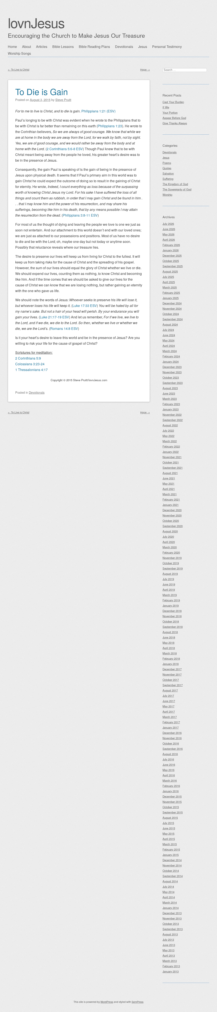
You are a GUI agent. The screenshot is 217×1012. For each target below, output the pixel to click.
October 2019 (171, 563)
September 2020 (173, 526)
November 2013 (172, 918)
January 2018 (171, 664)
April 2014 (169, 897)
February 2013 (171, 966)
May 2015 (168, 833)
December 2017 (172, 669)
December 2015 (172, 796)
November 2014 (172, 865)
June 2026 (169, 229)
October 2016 (171, 743)
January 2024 (171, 362)
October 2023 (171, 377)
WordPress (106, 1002)
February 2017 (171, 722)
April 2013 (169, 955)
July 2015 (168, 823)
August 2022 (170, 425)
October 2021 (171, 462)
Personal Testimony (167, 46)
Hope (145, 69)
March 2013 (170, 961)
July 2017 (168, 696)
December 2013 (172, 913)
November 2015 (172, 802)
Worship (167, 195)
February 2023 (171, 404)
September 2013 (173, 929)
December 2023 (172, 367)
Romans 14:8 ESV (64, 328)
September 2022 (173, 420)
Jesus (142, 46)
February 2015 (171, 849)
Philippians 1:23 (110, 125)
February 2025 (171, 293)
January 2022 (171, 452)
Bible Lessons (63, 46)
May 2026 (168, 234)
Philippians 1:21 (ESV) (98, 111)
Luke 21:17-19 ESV (54, 317)
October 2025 (171, 261)
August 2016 (170, 754)
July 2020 (168, 537)
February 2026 (171, 245)
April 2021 (169, 489)
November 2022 (172, 415)
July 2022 (168, 430)
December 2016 (172, 733)
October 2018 (171, 621)
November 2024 (172, 309)
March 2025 (170, 287)
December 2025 (172, 255)
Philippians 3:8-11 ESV (80, 215)
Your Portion (170, 113)
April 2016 (169, 775)
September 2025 (173, 266)
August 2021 (170, 473)
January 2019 (171, 605)
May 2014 (168, 892)
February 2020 (171, 552)
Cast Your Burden (173, 102)
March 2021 (170, 494)
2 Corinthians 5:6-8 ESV (65, 148)
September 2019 (173, 568)
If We (166, 107)
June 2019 (169, 584)
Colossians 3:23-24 (30, 363)
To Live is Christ (18, 69)
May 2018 (168, 643)
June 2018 (169, 637)
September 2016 (173, 749)
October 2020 (171, 521)
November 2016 (172, 738)
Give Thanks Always (175, 123)
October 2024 (171, 314)
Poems (167, 163)
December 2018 (172, 611)
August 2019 (170, 574)
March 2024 (170, 351)
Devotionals (124, 46)
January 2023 (171, 409)
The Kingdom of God (175, 184)
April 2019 (169, 590)
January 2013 (171, 971)
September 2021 (173, 468)
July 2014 (168, 887)
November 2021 (172, 457)
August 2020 (170, 531)
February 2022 (171, 446)
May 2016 (168, 770)
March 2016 (170, 780)
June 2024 (169, 335)
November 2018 (172, 616)
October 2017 (171, 680)
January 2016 (171, 791)
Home (12, 46)
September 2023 (173, 383)
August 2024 (170, 324)
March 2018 (170, 653)
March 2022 (170, 441)
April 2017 (169, 712)
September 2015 (173, 812)
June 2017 (169, 701)
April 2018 (169, 648)
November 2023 (172, 372)
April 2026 (169, 240)
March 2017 (170, 717)
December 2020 (172, 510)
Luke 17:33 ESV (84, 305)
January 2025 (171, 298)
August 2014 (170, 881)
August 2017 (170, 690)
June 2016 (169, 765)
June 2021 (169, 478)
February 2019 (171, 600)
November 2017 (172, 674)
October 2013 (171, 924)
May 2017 (168, 706)
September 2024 (173, 319)
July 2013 (168, 940)
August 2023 (170, 388)
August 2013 (170, 934)
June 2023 (169, 393)
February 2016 (171, 786)
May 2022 (168, 436)
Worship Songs (19, 53)
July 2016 (168, 759)
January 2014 (171, 908)
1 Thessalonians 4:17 (31, 369)
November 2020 (172, 515)
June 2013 (169, 945)
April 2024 (169, 346)
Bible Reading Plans (94, 46)
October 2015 (171, 807)
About (26, 46)
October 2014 (171, 871)
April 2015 (169, 839)
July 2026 (168, 224)
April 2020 (169, 542)
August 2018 (170, 632)
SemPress (137, 1002)
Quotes (167, 168)
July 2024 (168, 330)
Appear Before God (174, 118)
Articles (41, 46)
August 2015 (170, 818)
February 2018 (171, 658)
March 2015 (170, 844)
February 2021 (171, 499)
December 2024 (172, 303)
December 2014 (172, 860)
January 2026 (171, 250)
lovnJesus (36, 22)
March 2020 (170, 547)
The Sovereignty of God (177, 189)
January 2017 (171, 727)
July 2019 (168, 579)
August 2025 (170, 271)
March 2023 (170, 399)
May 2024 (168, 340)
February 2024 (171, 356)
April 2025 (169, 282)
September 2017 (173, 685)
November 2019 (172, 558)
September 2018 (173, 627)
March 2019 (170, 595)
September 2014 (173, 876)
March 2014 (170, 902)
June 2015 (169, 828)
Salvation (168, 173)
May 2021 (168, 484)
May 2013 (168, 950)
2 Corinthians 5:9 (28, 358)
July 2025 (168, 277)
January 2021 (171, 505)
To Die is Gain (41, 91)
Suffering (168, 179)
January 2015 (171, 855)
